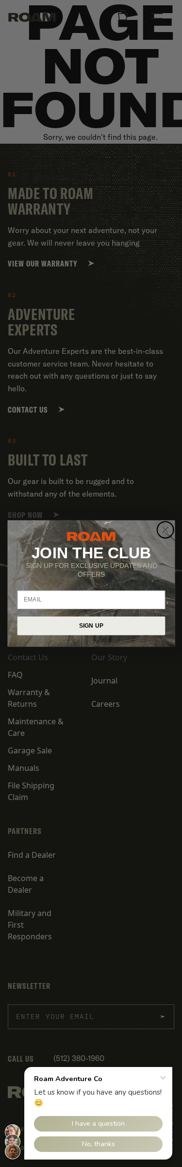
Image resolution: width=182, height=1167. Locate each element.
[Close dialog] (165, 529)
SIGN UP (91, 625)
